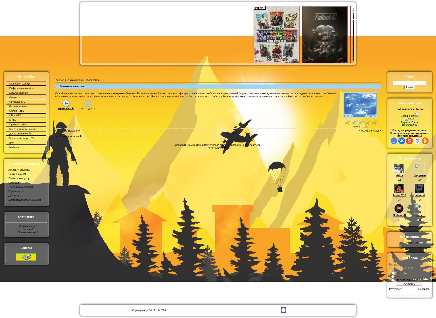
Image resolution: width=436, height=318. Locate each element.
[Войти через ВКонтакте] (401, 140)
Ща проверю (403, 279)
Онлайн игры (74, 80)
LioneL (420, 215)
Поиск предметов (18, 187)
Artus (399, 175)
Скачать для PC (87, 108)
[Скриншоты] (360, 105)
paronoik (420, 195)
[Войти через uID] (394, 140)
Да (397, 272)
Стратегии (14, 191)
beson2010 (399, 195)
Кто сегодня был (409, 242)
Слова (12, 182)
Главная (59, 80)
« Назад (363, 130)
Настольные (15, 174)
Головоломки (15, 178)
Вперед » (375, 130)
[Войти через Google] (417, 140)
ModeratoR (399, 215)
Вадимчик (420, 175)
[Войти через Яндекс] (409, 140)
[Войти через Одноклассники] (425, 140)
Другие (12, 195)
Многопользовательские (22, 200)
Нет (398, 276)
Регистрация (214, 147)
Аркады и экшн (17, 169)
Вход (226, 147)
